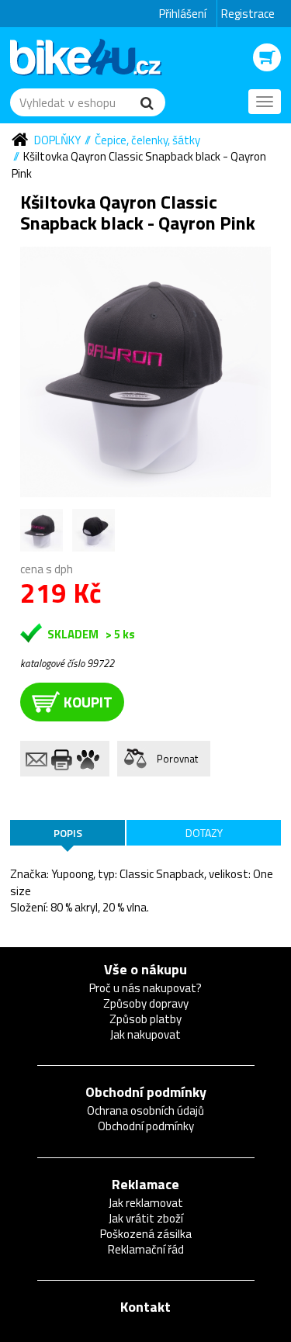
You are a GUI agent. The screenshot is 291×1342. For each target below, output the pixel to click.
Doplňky (57, 140)
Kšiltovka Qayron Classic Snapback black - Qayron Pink (139, 164)
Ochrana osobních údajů (145, 1110)
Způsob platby (145, 1019)
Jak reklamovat (146, 1203)
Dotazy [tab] (204, 833)
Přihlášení (182, 13)
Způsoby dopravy (146, 1003)
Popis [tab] (68, 833)
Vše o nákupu (145, 969)
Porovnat (177, 758)
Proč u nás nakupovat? (145, 988)
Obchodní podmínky (145, 1091)
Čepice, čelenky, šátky (147, 140)
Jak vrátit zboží (146, 1218)
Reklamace (145, 1184)
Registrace (248, 13)
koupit (88, 701)
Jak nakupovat (145, 1034)
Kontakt (145, 1306)
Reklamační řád (146, 1249)
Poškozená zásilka (146, 1234)
